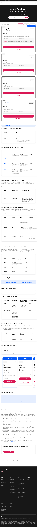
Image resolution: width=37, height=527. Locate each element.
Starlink (5, 163)
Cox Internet (12, 486)
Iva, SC (4, 398)
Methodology (12, 441)
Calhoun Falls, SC (22, 396)
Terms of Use (3, 506)
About (2, 479)
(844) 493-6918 (19, 49)
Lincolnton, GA (13, 398)
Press (2, 483)
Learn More (30, 0)
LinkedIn (11, 506)
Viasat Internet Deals (21, 492)
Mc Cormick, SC (31, 398)
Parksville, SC (5, 401)
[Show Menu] (35, 3)
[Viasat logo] (8, 56)
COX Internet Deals (21, 488)
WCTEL (5, 158)
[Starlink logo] (8, 29)
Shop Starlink (9, 381)
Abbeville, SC (5, 396)
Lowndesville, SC (22, 398)
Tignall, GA (21, 401)
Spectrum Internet (13, 480)
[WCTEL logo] (8, 79)
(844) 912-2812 (19, 72)
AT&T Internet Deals (21, 479)
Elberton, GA (30, 396)
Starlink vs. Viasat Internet (27, 282)
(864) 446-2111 (19, 95)
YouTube (11, 509)
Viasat (5, 169)
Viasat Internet (12, 489)
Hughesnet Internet (13, 492)
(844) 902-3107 (19, 118)
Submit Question (9, 451)
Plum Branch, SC (14, 401)
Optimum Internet (13, 494)
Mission (2, 480)
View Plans (18, 46)
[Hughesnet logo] (8, 103)
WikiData (11, 511)
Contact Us (3, 485)
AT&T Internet (12, 479)
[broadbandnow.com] (6, 3)
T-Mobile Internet (12, 482)
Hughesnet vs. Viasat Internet (10, 282)
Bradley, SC (13, 396)
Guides (27, 480)
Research (27, 479)
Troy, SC (29, 401)
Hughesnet (5, 154)
